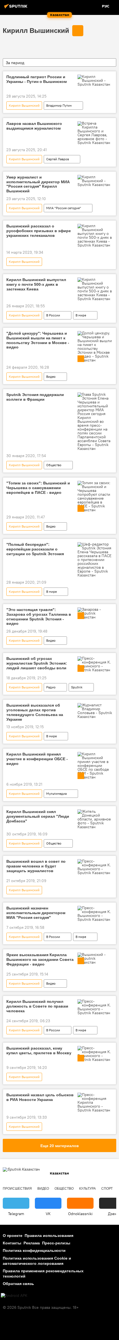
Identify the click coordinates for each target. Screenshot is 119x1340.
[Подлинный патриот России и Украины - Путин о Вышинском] (95, 80)
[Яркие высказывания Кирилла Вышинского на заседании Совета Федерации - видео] (95, 958)
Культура (87, 1188)
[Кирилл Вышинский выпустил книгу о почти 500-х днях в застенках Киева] (95, 289)
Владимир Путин (59, 105)
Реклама (32, 1243)
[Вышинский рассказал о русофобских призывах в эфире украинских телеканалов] (95, 235)
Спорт (107, 1188)
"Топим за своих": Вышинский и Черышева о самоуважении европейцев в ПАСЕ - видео (38, 488)
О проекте (12, 1235)
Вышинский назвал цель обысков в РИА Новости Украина (40, 1097)
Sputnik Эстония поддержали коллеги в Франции (35, 397)
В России (53, 315)
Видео (51, 376)
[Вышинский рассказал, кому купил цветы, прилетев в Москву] (95, 1053)
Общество (53, 465)
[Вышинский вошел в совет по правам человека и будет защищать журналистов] (95, 867)
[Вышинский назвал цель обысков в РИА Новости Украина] (95, 1102)
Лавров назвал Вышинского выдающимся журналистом (34, 125)
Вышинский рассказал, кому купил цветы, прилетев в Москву (38, 1050)
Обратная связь (18, 1283)
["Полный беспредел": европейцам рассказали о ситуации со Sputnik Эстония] (95, 559)
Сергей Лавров (57, 159)
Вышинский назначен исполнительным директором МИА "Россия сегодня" (35, 913)
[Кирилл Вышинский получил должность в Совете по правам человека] (95, 1007)
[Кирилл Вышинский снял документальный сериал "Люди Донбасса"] (95, 819)
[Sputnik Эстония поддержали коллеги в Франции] (95, 421)
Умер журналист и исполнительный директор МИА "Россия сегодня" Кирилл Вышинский (38, 184)
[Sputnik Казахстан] (16, 8)
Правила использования (49, 1235)
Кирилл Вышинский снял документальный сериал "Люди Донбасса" (37, 816)
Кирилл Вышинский (36, 30)
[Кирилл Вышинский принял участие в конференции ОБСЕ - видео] (95, 765)
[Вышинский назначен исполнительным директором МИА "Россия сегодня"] (95, 913)
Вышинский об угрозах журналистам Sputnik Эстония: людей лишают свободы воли (36, 663)
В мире (81, 315)
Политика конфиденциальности (34, 1250)
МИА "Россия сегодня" (63, 208)
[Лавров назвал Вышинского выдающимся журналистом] (95, 133)
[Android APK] (14, 1295)
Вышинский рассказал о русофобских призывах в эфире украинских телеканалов (38, 231)
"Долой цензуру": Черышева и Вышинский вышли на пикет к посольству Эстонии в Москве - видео (37, 340)
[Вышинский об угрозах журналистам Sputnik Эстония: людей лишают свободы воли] (95, 664)
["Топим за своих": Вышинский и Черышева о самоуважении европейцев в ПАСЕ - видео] (95, 496)
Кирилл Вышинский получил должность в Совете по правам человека (37, 1006)
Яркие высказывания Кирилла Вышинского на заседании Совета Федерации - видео (40, 959)
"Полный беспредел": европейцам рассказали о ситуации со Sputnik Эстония (35, 549)
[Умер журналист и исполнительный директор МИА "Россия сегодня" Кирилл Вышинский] (95, 181)
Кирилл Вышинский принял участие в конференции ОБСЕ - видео (37, 759)
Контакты (12, 1243)
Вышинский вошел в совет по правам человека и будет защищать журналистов (36, 866)
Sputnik (76, 687)
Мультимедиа (56, 793)
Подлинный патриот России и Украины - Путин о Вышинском (36, 79)
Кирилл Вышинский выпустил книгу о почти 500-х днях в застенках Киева (36, 284)
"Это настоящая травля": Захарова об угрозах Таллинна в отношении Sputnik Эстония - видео (38, 616)
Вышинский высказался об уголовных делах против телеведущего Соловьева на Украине (34, 712)
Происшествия (17, 1188)
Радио (51, 687)
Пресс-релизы (56, 1243)
